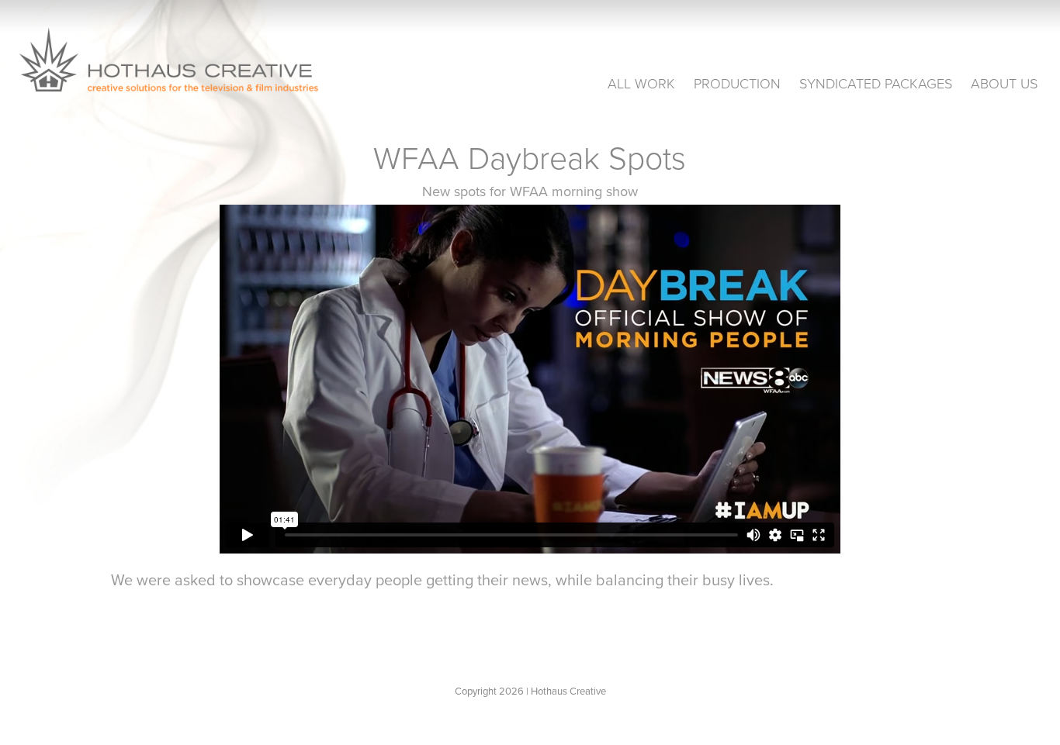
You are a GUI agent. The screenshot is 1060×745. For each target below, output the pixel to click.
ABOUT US (1004, 83)
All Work (641, 83)
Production (737, 83)
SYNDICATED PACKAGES (875, 83)
